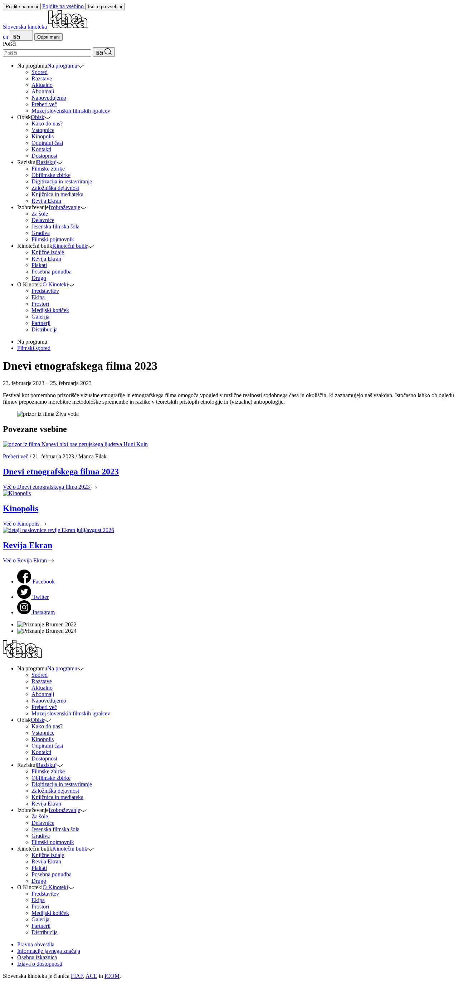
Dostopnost (44, 156)
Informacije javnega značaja (48, 951)
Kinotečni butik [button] (69, 246)
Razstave (41, 78)
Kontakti (41, 149)
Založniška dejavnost (55, 188)
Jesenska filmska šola (55, 226)
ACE (91, 976)
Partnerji (40, 323)
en (5, 37)
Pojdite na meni (22, 6)
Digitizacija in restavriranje (61, 181)
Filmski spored (33, 348)
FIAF (77, 976)
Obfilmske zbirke (50, 175)
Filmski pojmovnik (52, 239)
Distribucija (44, 329)
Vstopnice (42, 130)
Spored (39, 72)
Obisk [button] (37, 117)
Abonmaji (42, 91)
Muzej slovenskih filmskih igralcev (70, 111)
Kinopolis (42, 136)
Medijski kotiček (50, 310)
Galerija (40, 317)
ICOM (112, 976)
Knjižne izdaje (47, 252)
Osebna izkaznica (37, 957)
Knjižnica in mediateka (57, 194)
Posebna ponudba (51, 272)
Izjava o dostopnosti (39, 964)
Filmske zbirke (48, 169)
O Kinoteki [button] (55, 284)
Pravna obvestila (35, 944)
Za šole (39, 214)
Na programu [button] (62, 66)
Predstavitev (45, 291)
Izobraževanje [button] (64, 207)
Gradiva (40, 233)
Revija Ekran (46, 201)
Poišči (9, 44)
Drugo (38, 278)
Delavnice (42, 220)
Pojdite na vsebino (63, 6)
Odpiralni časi (47, 143)
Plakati (39, 265)
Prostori (40, 304)
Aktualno (42, 85)
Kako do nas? (47, 123)
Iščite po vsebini (105, 6)
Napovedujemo (48, 98)
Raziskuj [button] (47, 162)
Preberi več (44, 104)
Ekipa (38, 297)
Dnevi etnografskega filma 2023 (61, 471)
